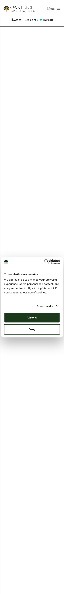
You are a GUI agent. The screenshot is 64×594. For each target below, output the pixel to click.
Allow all (32, 317)
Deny (32, 329)
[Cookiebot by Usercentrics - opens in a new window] (45, 261)
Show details (45, 306)
